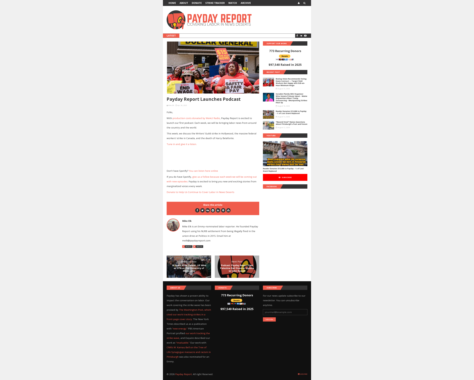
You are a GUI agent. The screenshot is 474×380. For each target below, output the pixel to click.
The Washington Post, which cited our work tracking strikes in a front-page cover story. (189, 314)
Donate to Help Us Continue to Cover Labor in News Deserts (200, 192)
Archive (246, 3)
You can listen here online (203, 170)
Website (189, 246)
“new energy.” (180, 328)
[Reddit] (213, 210)
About (184, 3)
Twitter (199, 246)
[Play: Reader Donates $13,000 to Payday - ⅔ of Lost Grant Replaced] (285, 153)
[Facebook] (297, 36)
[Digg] (208, 210)
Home (172, 3)
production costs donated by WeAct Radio (196, 118)
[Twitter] (202, 210)
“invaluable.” (183, 342)
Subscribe (286, 177)
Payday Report (183, 374)
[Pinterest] (223, 210)
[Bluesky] (301, 36)
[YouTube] (305, 36)
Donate (197, 3)
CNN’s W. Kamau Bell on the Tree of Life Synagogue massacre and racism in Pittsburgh (189, 352)
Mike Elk (171, 105)
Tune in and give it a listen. (182, 144)
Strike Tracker (215, 3)
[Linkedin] (218, 210)
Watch (232, 3)
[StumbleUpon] (228, 210)
